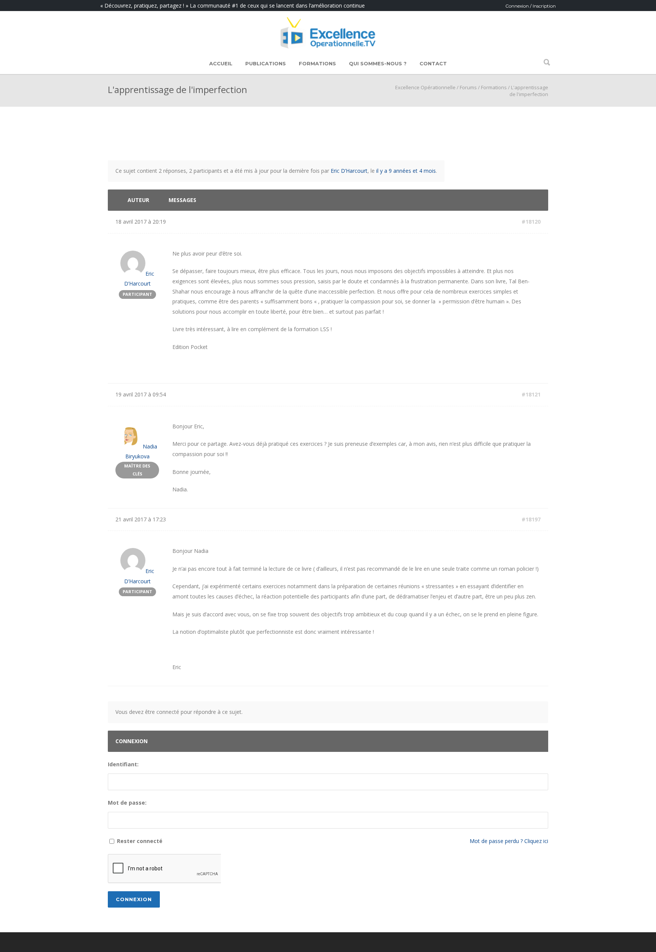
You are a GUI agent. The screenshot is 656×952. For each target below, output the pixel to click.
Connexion (134, 899)
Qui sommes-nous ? (378, 63)
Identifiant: (123, 764)
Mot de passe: (127, 802)
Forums (468, 87)
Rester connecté (139, 841)
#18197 (531, 519)
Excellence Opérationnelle (425, 87)
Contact (433, 63)
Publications (265, 63)
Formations (317, 63)
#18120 (531, 221)
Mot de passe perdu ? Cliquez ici (509, 841)
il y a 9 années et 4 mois (406, 170)
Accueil (220, 63)
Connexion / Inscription (530, 6)
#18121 (531, 394)
